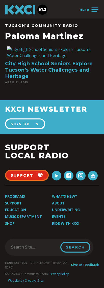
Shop (10, 223)
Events (59, 216)
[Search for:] (34, 247)
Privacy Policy (59, 274)
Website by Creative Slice (26, 280)
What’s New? (64, 196)
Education (15, 209)
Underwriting (66, 209)
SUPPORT (22, 175)
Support (13, 203)
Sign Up (20, 124)
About (58, 203)
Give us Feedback (85, 265)
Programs (15, 196)
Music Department (23, 216)
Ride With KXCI (65, 223)
